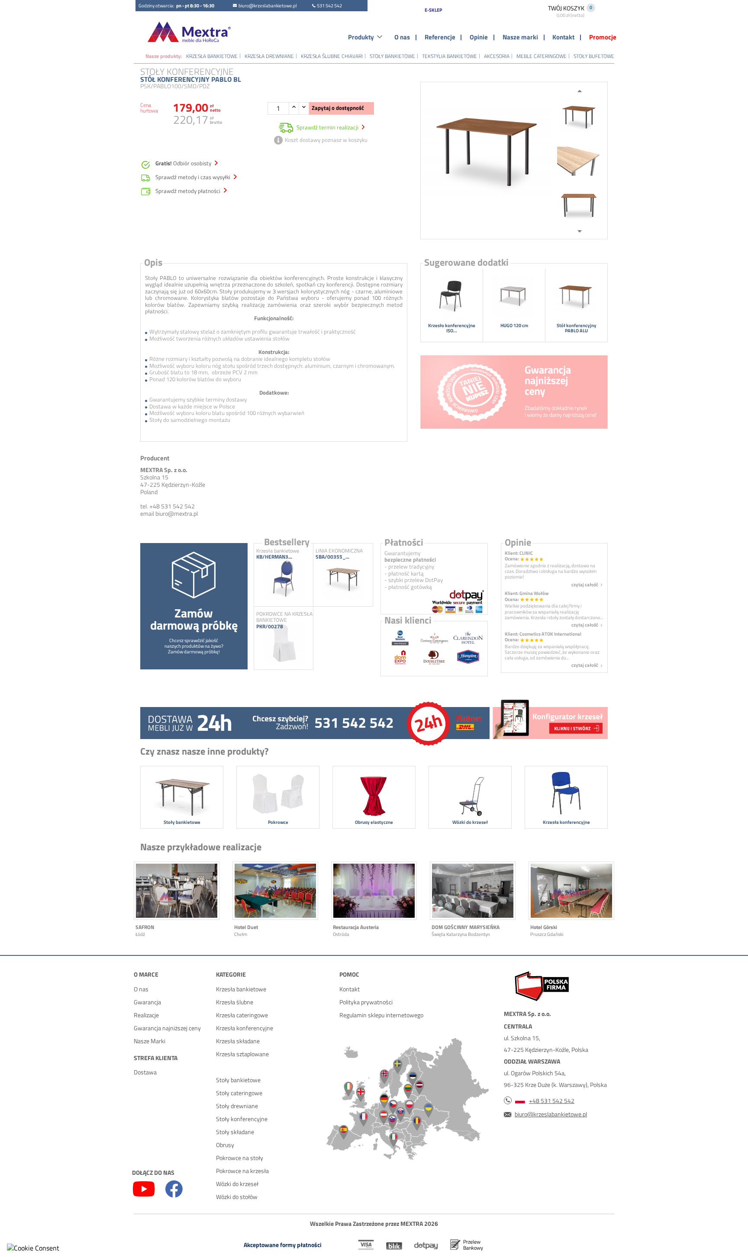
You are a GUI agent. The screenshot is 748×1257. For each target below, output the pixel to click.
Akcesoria (496, 56)
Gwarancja (147, 1001)
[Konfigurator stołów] (549, 721)
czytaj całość (587, 584)
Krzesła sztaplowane (242, 1053)
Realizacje (146, 1014)
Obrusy (225, 1144)
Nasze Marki (149, 1040)
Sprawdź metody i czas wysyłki (193, 177)
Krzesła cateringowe (242, 1014)
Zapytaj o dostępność (338, 107)
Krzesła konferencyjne (244, 1027)
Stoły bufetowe (594, 56)
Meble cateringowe (541, 56)
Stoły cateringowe (239, 1092)
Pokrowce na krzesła (242, 1170)
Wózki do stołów (237, 1196)
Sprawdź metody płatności (188, 191)
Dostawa (145, 1072)
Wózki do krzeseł (237, 1183)
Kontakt (563, 37)
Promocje (602, 37)
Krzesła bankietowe (212, 56)
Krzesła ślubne (234, 1001)
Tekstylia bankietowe (449, 56)
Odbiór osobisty (184, 163)
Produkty (361, 37)
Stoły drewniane (237, 1105)
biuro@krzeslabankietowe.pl (268, 5)
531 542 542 (329, 5)
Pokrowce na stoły (239, 1157)
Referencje (440, 37)
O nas (402, 37)
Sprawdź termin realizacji (327, 127)
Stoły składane (235, 1131)
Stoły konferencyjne (242, 1118)
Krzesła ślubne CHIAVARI (332, 56)
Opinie (479, 37)
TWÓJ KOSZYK (566, 11)
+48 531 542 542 (551, 1100)
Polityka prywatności (366, 1001)
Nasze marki (520, 37)
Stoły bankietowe (392, 56)
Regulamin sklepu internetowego (381, 1014)
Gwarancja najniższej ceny (167, 1027)
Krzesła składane (238, 1040)
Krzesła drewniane (269, 56)
